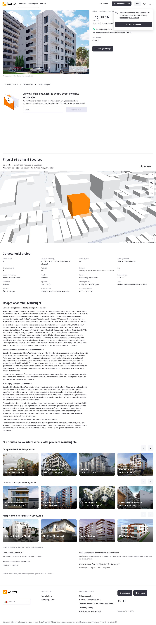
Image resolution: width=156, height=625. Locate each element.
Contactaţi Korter (47, 600)
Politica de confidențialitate (89, 600)
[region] (78, 207)
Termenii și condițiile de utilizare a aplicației (96, 604)
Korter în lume (46, 596)
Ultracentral (49, 168)
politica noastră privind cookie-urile (133, 15)
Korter (94, 11)
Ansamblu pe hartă (10, 84)
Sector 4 (31, 168)
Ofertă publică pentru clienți (90, 611)
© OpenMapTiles (132, 242)
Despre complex (44, 84)
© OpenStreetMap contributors (146, 242)
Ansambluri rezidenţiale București (111, 11)
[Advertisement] (78, 135)
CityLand (95, 40)
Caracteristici (28, 84)
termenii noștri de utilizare (129, 18)
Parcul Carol (39, 168)
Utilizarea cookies (86, 596)
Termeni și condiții (86, 607)
